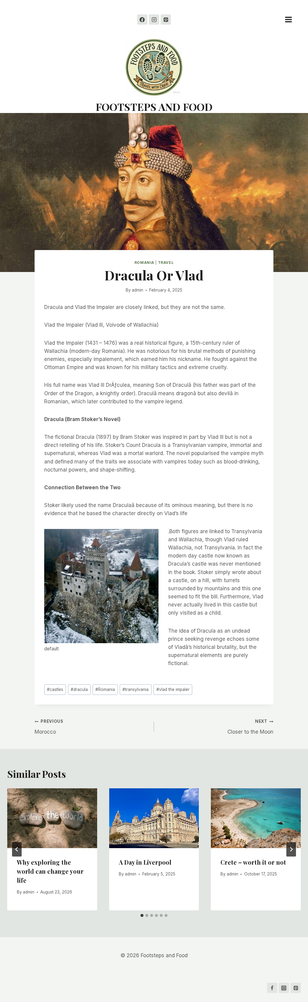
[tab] (141, 915)
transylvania (135, 689)
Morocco (49, 727)
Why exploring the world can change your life (50, 871)
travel (166, 262)
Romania (144, 262)
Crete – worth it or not (253, 862)
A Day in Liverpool (145, 862)
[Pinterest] (166, 19)
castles (55, 689)
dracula (79, 689)
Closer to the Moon (250, 727)
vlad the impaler (172, 689)
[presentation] (52, 818)
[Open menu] (291, 19)
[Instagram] (154, 19)
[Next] (291, 849)
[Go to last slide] (17, 849)
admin (137, 290)
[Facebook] (142, 19)
